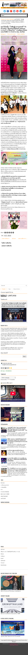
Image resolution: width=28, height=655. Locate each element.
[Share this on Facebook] (5, 232)
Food (2, 558)
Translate (12, 379)
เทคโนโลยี (3, 498)
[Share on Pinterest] (11, 232)
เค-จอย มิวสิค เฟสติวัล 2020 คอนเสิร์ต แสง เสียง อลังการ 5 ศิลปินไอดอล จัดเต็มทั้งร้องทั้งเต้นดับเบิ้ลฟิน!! (17, 459)
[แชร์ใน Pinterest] (10, 235)
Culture (3, 556)
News (2, 554)
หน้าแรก (14, 238)
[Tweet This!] (7, 232)
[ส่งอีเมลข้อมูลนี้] (4, 235)
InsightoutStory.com (15, 640)
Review (3, 482)
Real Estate (3, 565)
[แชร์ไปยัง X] (7, 235)
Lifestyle (3, 560)
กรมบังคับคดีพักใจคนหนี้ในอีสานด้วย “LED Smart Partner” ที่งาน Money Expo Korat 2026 (12, 348)
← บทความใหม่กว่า (5, 238)
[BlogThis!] (6, 235)
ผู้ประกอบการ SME (5, 494)
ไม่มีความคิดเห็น (21, 34)
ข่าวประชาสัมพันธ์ (9, 19)
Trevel (2, 562)
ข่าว (2, 489)
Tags (9, 289)
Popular (4, 289)
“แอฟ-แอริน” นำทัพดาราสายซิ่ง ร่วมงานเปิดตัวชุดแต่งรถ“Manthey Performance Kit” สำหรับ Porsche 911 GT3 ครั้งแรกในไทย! (14, 305)
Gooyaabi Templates (13, 643)
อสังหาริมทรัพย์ (4, 496)
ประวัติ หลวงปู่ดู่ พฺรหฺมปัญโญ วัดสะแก (15, 450)
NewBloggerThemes (14, 644)
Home (2, 19)
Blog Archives (17, 289)
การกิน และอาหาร (5, 485)
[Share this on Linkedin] (13, 232)
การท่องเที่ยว (3, 487)
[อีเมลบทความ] (2, 235)
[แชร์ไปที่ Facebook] (9, 235)
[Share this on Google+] (9, 232)
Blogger (14, 641)
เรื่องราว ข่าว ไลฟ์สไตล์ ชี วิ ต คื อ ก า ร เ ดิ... (10, 551)
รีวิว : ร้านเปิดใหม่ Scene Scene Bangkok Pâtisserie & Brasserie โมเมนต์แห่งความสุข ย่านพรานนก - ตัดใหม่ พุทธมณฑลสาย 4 (17, 470)
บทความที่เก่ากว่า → (22, 238)
